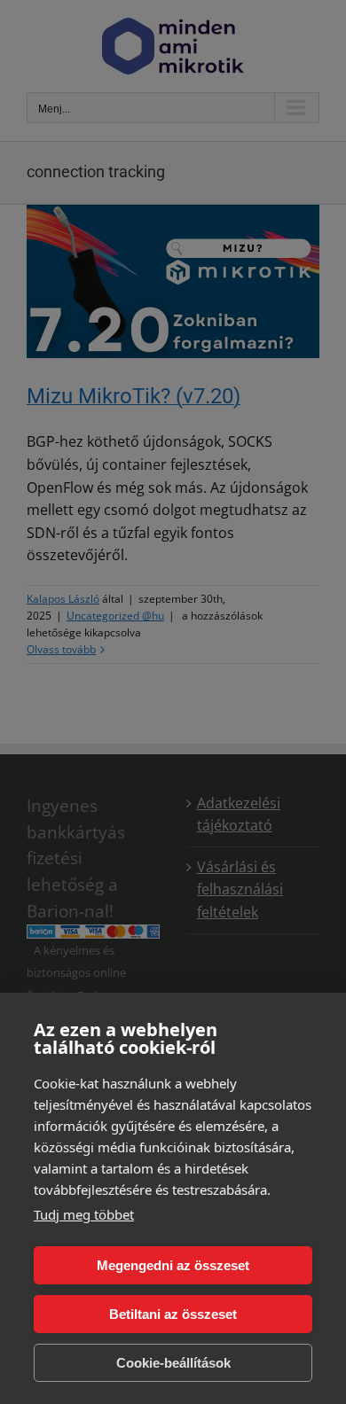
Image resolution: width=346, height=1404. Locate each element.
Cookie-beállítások (173, 1362)
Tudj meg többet (84, 1214)
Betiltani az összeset (173, 1314)
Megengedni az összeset (173, 1265)
